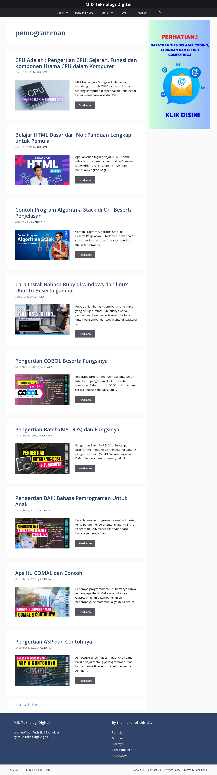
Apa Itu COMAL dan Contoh (48, 572)
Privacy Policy (172, 769)
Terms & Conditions (195, 769)
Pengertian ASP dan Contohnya (53, 641)
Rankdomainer (122, 750)
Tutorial (104, 12)
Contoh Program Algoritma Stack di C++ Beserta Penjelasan (74, 212)
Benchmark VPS (84, 12)
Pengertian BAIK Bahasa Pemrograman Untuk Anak (71, 501)
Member (143, 12)
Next (37, 704)
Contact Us (154, 769)
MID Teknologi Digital (108, 4)
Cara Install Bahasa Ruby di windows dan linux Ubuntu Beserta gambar (71, 287)
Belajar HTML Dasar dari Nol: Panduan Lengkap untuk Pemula (73, 137)
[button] (160, 12)
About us (139, 769)
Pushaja (117, 732)
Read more (85, 105)
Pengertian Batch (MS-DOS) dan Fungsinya (67, 429)
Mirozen (117, 738)
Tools (123, 12)
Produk (60, 12)
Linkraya (118, 744)
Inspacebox (119, 755)
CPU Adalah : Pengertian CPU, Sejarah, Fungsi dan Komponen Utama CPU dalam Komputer (76, 63)
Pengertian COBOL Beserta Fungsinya (61, 360)
